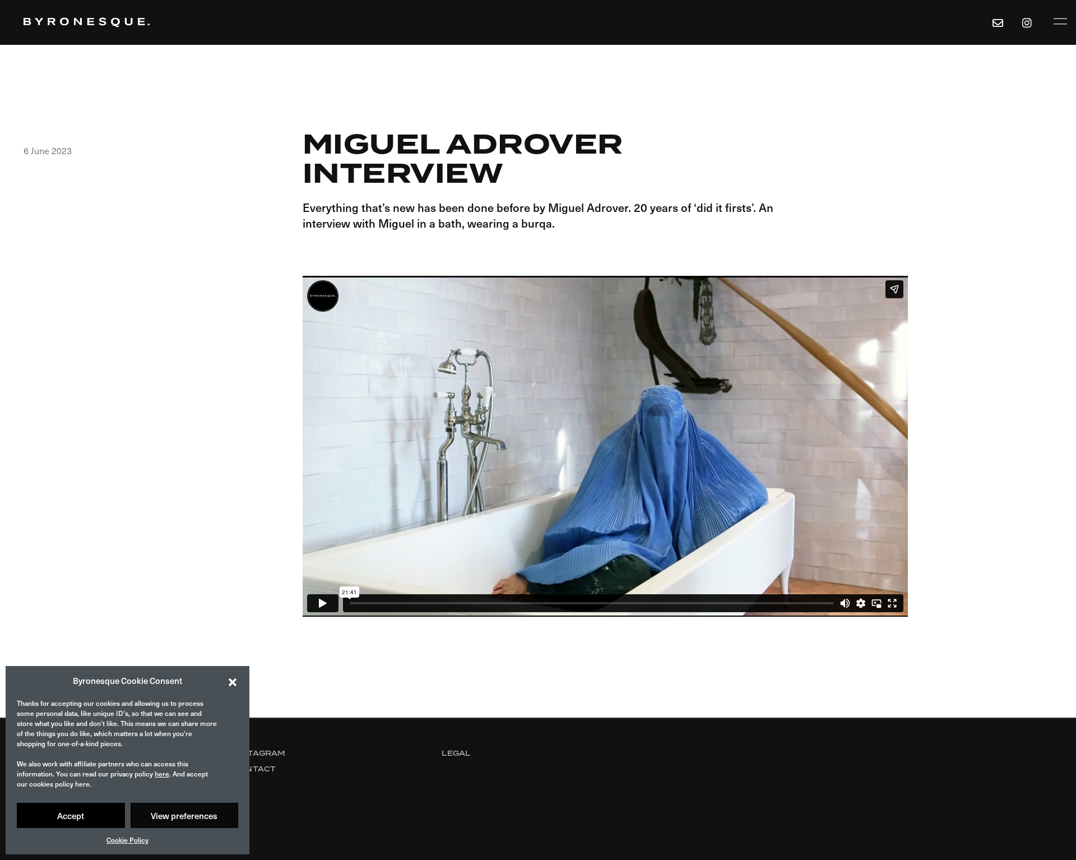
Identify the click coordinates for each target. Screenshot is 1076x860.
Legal (456, 753)
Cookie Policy (127, 840)
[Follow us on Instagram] (1029, 22)
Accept (70, 816)
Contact (254, 769)
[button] (232, 680)
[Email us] (997, 22)
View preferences (184, 816)
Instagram (259, 753)
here (162, 774)
